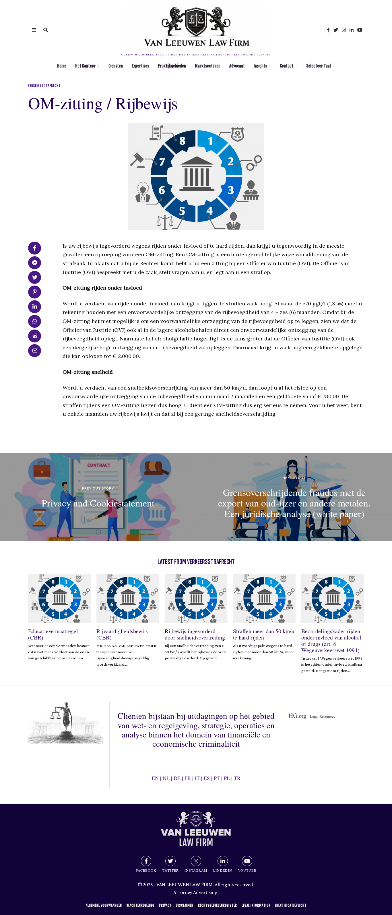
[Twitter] (335, 29)
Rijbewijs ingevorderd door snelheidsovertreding (195, 634)
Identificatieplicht (290, 906)
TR (237, 778)
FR (188, 778)
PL (227, 778)
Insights (260, 65)
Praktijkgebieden (172, 65)
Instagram (196, 870)
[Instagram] (343, 29)
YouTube (247, 870)
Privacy (165, 906)
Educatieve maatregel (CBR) (53, 634)
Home (61, 65)
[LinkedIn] (351, 29)
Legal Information (256, 906)
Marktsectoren (207, 65)
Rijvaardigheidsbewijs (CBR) (122, 634)
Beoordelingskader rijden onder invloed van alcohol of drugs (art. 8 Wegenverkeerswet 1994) (331, 640)
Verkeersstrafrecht (44, 85)
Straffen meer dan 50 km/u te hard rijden (263, 634)
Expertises (140, 65)
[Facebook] (328, 29)
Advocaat (237, 65)
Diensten (115, 65)
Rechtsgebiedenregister (217, 906)
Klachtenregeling (140, 906)
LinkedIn (222, 870)
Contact (286, 65)
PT (217, 778)
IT (197, 778)
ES (207, 778)
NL (166, 778)
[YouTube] (360, 29)
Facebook (146, 870)
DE (177, 778)
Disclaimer (184, 906)
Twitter (170, 870)
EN (155, 778)
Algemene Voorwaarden (104, 906)
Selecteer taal (318, 65)
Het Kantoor (85, 65)
